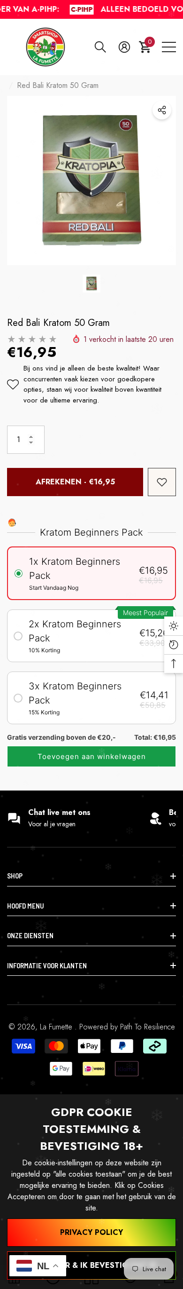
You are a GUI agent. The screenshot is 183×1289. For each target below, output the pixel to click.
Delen (161, 110)
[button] (100, 47)
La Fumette (57, 1026)
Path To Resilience (147, 1026)
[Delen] (161, 110)
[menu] (169, 47)
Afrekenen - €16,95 (75, 481)
